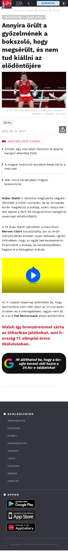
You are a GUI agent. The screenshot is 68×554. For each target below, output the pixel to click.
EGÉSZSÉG (14, 428)
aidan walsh (25, 10)
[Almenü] (19, 3)
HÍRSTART (13, 451)
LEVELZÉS (13, 466)
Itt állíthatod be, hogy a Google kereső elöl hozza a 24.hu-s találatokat (38, 363)
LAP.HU (11, 458)
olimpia (43, 10)
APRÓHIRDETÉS (16, 420)
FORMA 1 (12, 435)
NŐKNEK (12, 473)
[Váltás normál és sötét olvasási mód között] (29, 3)
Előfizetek (48, 3)
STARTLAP (13, 481)
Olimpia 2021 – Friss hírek (24, 17)
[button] (63, 10)
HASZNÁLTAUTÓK (17, 443)
